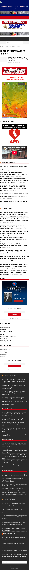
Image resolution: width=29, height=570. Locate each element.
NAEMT (2, 334)
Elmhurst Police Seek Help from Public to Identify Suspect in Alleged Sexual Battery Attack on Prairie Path (12, 226)
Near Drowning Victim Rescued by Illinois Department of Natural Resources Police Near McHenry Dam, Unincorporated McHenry (14, 403)
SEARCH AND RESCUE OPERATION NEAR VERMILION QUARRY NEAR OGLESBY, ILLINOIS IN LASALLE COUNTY (13, 174)
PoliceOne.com (4, 338)
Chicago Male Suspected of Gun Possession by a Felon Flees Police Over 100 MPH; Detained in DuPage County (14, 272)
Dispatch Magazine (5, 327)
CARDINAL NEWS (7, 208)
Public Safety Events (5, 340)
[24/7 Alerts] (3, 59)
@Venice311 (3, 356)
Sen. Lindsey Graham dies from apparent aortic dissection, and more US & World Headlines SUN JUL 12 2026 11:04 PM (14, 450)
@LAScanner (3, 354)
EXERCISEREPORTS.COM (9, 534)
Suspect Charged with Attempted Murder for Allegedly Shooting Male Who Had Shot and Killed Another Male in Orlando (14, 480)
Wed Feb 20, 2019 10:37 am (15, 62)
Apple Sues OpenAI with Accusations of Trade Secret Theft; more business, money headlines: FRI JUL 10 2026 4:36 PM (14, 456)
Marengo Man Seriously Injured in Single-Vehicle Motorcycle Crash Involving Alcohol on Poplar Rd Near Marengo (14, 266)
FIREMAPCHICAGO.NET (9, 162)
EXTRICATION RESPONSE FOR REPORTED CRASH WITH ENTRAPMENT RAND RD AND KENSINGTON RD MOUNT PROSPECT (14, 180)
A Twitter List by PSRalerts (7, 121)
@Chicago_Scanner (5, 351)
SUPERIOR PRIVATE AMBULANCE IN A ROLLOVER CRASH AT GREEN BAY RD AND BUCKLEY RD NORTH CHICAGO (14, 168)
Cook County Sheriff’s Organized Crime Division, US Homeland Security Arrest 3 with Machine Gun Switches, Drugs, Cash (14, 214)
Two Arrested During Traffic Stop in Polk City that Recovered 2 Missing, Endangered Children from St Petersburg (14, 494)
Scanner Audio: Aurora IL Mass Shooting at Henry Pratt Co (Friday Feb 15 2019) (18, 59)
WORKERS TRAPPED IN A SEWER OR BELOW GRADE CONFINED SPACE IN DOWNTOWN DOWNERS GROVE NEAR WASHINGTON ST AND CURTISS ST (14, 194)
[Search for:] (14, 42)
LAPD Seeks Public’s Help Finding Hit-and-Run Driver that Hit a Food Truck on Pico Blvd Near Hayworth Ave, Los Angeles (14, 528)
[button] (2, 17)
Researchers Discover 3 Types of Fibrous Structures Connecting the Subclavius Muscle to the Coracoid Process (14, 556)
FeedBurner (18, 318)
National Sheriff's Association (8, 336)
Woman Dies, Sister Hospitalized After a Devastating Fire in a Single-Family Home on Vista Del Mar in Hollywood (14, 516)
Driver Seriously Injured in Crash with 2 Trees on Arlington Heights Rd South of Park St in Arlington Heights (14, 233)
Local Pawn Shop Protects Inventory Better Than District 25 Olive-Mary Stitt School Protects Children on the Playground (14, 258)
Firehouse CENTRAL (5, 333)
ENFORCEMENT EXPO (6, 331)
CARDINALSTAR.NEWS (9, 499)
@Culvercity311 (4, 353)
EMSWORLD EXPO (5, 329)
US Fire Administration (6, 342)
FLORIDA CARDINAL (8, 470)
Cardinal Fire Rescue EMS (11, 375)
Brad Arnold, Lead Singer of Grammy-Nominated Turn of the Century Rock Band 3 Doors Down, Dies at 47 (14, 510)
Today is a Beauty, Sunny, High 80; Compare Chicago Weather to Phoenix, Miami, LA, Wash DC (13, 245)
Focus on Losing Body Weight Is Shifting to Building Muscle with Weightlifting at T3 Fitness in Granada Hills (14, 505)
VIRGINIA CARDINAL (8, 439)
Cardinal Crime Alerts (10, 408)
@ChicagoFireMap (5, 349)
